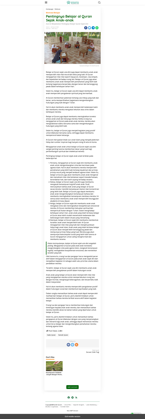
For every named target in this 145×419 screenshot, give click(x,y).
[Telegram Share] (93, 27)
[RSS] (76, 344)
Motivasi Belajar (53, 12)
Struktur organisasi (51, 407)
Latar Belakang (91, 405)
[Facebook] (68, 344)
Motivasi (48, 28)
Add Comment (72, 387)
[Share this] (85, 27)
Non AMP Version (72, 411)
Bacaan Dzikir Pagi (92, 351)
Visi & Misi (67, 405)
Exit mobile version (72, 416)
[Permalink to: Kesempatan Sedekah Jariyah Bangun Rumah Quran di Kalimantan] (54, 366)
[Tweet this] (89, 27)
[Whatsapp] (97, 27)
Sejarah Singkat (78, 405)
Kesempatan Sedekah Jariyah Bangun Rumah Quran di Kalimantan (54, 373)
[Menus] (46, 2)
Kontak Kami (65, 407)
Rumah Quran (63, 335)
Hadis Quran (51, 335)
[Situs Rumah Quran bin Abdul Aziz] (73, 2)
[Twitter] (72, 344)
